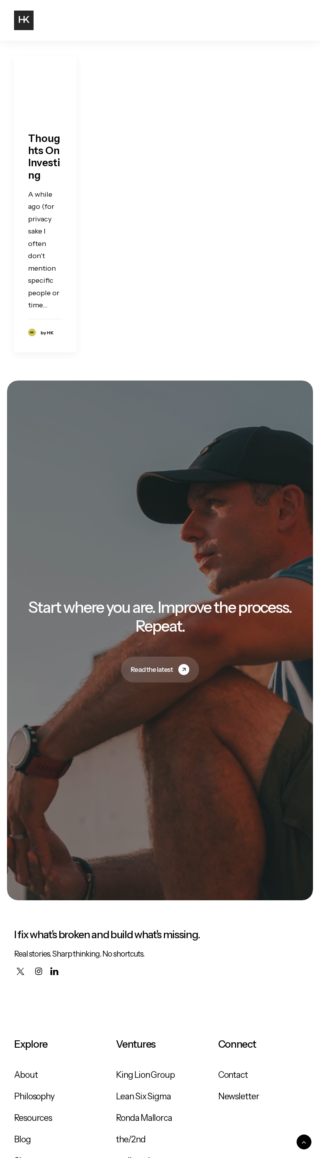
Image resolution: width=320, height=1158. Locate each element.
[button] (302, 20)
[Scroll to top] (304, 1141)
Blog (22, 1139)
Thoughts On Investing (44, 156)
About (26, 1075)
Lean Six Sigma (143, 1096)
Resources (33, 1118)
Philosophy (34, 1096)
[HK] (24, 20)
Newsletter (238, 1096)
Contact (233, 1075)
